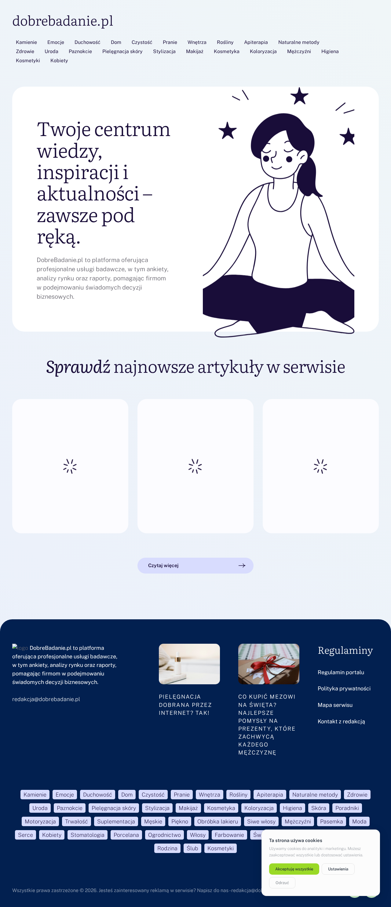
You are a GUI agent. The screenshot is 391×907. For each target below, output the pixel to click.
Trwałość (76, 821)
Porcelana (126, 835)
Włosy (198, 835)
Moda (359, 821)
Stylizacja (164, 51)
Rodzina (167, 848)
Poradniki (347, 808)
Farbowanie (229, 835)
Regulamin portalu (341, 672)
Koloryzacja (263, 51)
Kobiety (59, 60)
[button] (195, 566)
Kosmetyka (226, 51)
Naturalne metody (299, 42)
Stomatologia (87, 835)
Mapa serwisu (335, 705)
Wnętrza (197, 42)
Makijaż (194, 51)
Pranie (170, 42)
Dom (116, 42)
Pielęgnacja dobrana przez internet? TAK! (185, 704)
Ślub (192, 848)
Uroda (51, 51)
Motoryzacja (40, 821)
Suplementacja (116, 821)
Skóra (318, 808)
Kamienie (26, 42)
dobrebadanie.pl (62, 20)
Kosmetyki (28, 60)
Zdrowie (25, 51)
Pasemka (331, 821)
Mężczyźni (299, 51)
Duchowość (87, 42)
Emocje (55, 42)
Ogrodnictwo (164, 835)
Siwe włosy (261, 821)
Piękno (179, 821)
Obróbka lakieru (217, 821)
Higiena (330, 51)
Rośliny (225, 42)
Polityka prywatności (344, 688)
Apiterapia (256, 42)
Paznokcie (80, 51)
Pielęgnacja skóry (122, 51)
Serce (25, 835)
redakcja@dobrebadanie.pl (46, 699)
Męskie (153, 821)
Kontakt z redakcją (341, 721)
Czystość (142, 42)
